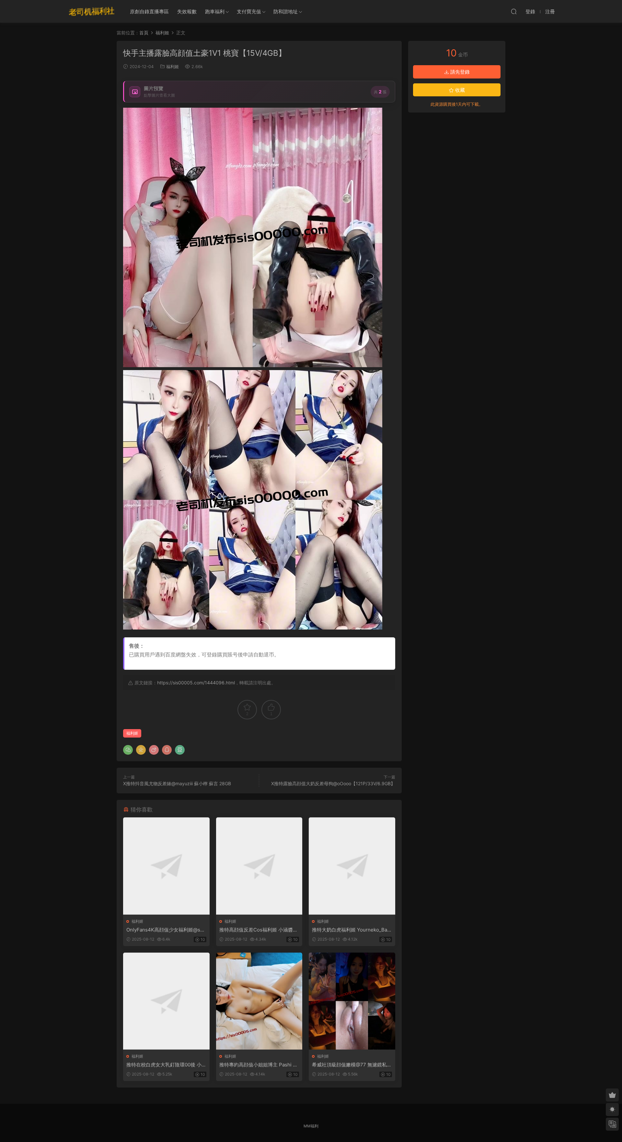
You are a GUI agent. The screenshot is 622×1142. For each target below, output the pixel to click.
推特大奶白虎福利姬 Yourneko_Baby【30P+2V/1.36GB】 (351, 930)
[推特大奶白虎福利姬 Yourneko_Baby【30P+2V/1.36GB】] (352, 865)
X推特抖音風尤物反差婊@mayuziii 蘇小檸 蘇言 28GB (177, 783)
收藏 (459, 90)
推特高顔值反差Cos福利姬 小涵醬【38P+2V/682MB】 (256, 930)
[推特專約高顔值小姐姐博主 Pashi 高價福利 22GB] (259, 1001)
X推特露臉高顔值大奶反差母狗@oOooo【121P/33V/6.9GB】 (333, 783)
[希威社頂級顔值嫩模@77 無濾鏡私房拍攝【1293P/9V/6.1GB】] (352, 1001)
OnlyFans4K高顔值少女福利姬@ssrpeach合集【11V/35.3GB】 (165, 930)
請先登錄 (459, 72)
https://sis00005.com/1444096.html (196, 682)
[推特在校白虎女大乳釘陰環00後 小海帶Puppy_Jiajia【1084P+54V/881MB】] (166, 1001)
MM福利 (311, 1126)
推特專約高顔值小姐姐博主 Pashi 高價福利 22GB (258, 1065)
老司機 (91, 11)
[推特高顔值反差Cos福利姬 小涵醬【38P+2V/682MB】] (259, 865)
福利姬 (172, 66)
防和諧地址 (285, 11)
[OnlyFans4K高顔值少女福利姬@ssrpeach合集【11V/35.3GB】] (166, 865)
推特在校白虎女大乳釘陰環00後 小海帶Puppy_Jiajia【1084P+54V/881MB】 (165, 1065)
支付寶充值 (249, 11)
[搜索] (514, 11)
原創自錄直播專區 (149, 11)
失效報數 (187, 11)
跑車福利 (215, 11)
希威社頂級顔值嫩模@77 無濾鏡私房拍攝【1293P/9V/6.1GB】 (352, 1065)
